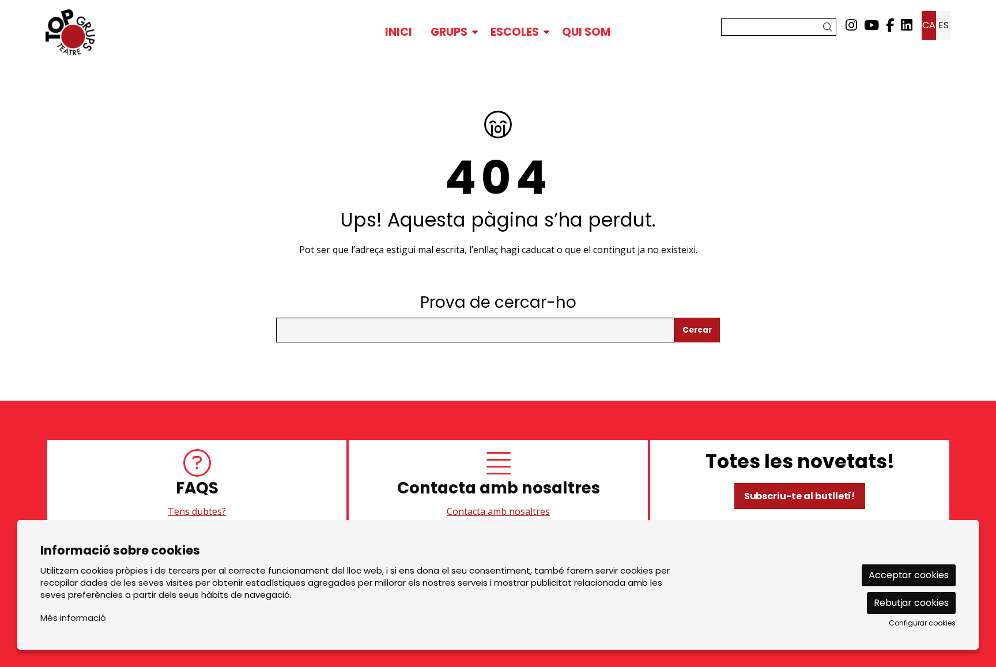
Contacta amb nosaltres (498, 511)
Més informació (73, 618)
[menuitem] (851, 25)
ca (928, 25)
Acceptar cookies (909, 575)
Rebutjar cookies (911, 602)
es (943, 25)
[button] (829, 27)
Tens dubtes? (197, 511)
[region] (498, 484)
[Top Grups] (190, 32)
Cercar (697, 330)
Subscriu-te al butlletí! (800, 496)
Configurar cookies (922, 623)
